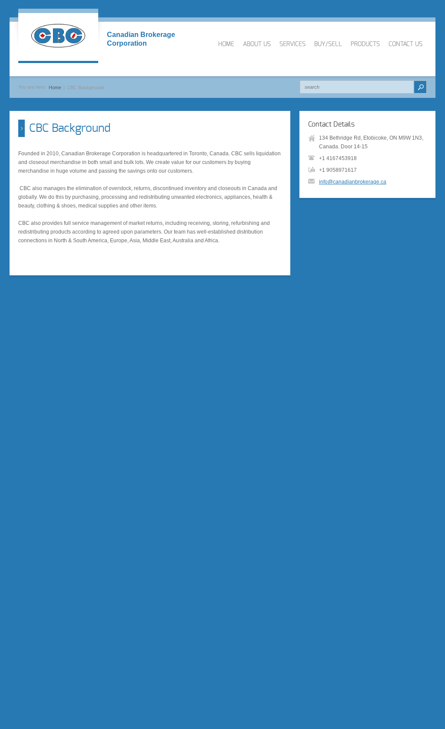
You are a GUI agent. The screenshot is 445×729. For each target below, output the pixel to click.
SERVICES (292, 44)
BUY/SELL (328, 44)
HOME (226, 44)
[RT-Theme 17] (58, 37)
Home (55, 87)
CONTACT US (405, 44)
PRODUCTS (365, 44)
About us (257, 44)
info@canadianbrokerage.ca (352, 182)
